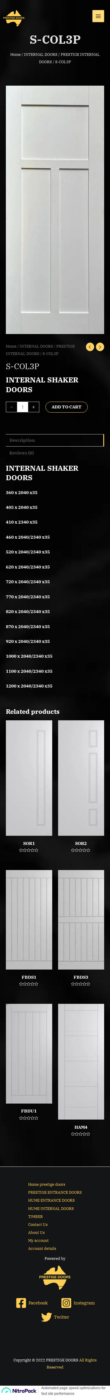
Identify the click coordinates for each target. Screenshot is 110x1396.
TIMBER (35, 1216)
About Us (36, 1232)
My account (38, 1240)
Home (15, 54)
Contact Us (38, 1224)
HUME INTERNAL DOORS (51, 1208)
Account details (42, 1248)
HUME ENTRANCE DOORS (51, 1200)
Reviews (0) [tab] (21, 453)
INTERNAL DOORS (40, 54)
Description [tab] (22, 440)
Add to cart (67, 407)
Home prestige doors (46, 1184)
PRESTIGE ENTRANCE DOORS (55, 1192)
